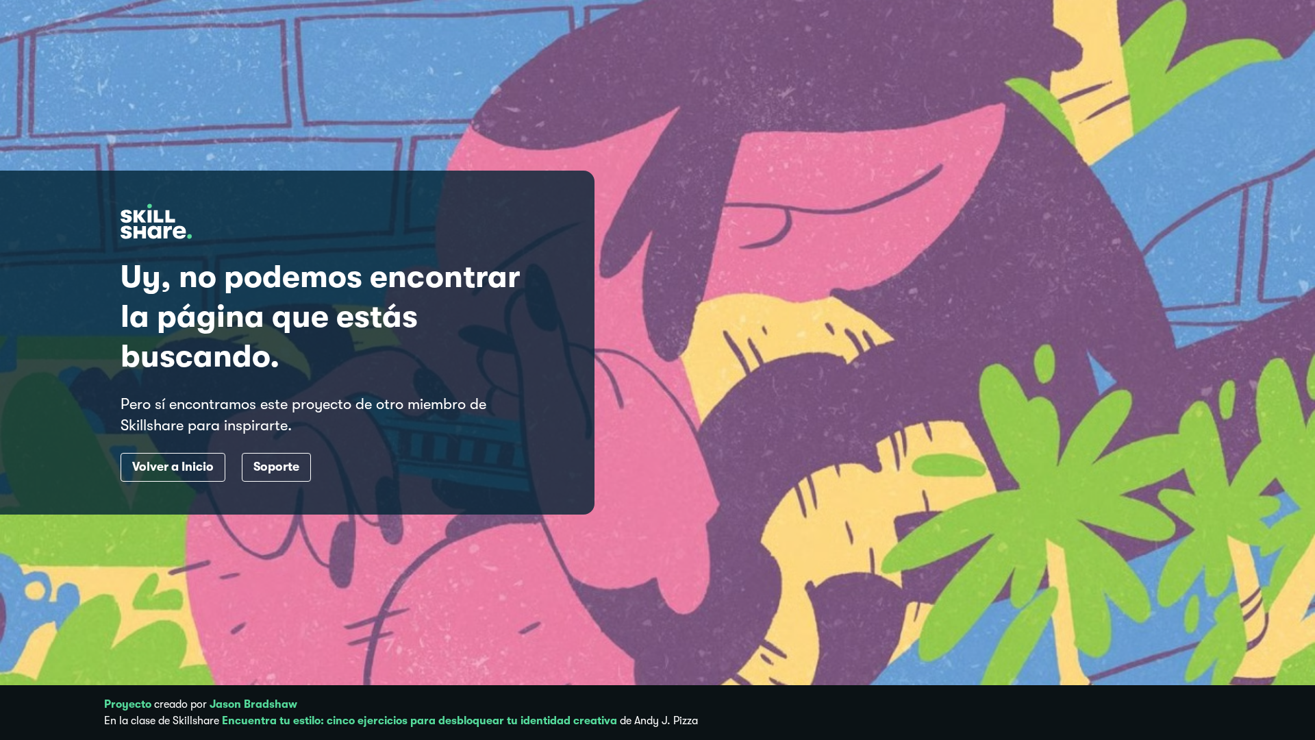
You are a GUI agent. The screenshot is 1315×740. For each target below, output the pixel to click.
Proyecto (127, 704)
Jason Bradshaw (253, 704)
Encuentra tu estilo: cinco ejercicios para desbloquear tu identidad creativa (419, 721)
